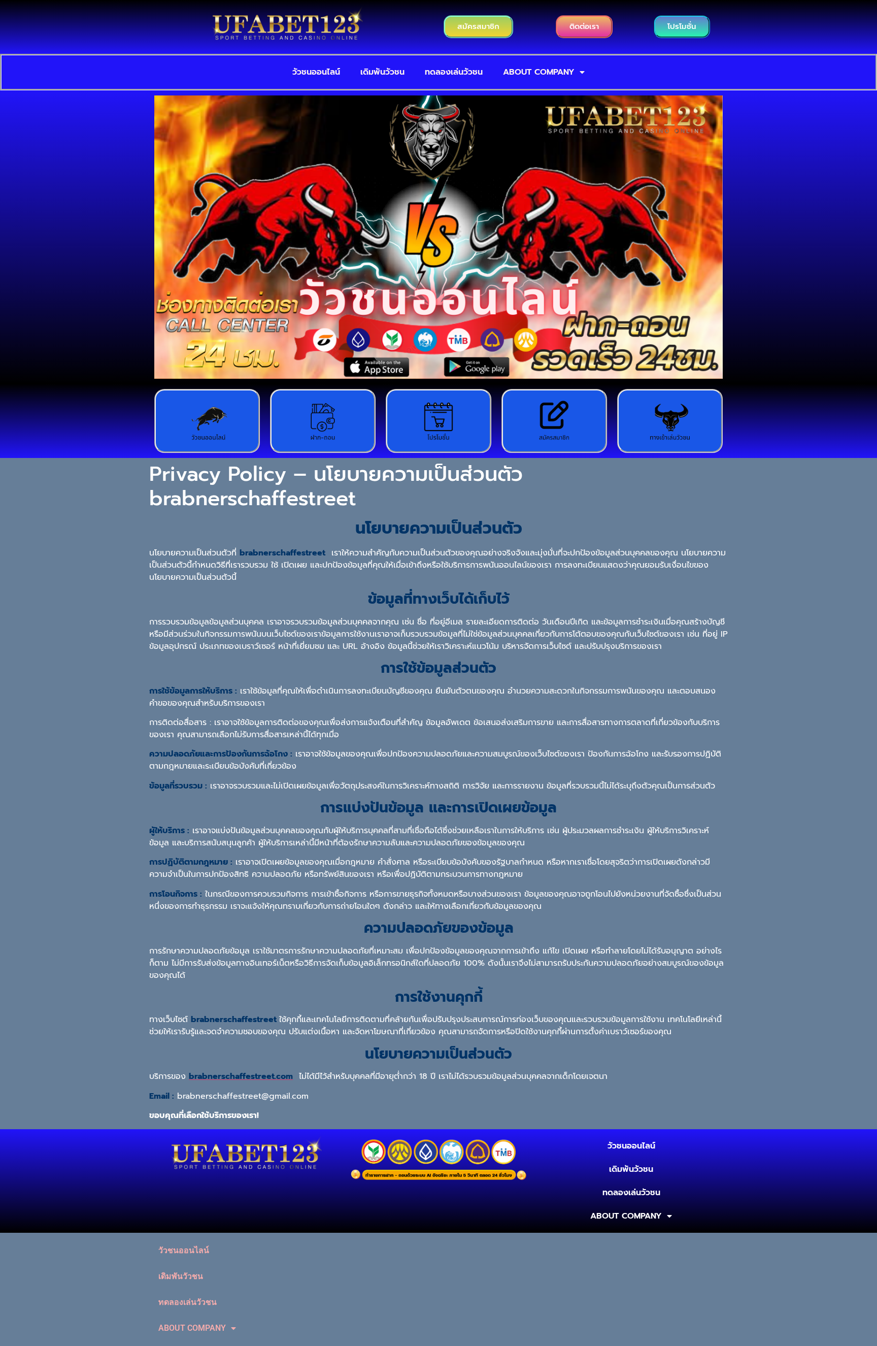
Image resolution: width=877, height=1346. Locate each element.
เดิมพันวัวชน (382, 72)
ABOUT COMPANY (539, 72)
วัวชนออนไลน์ (316, 72)
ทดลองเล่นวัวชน (454, 72)
